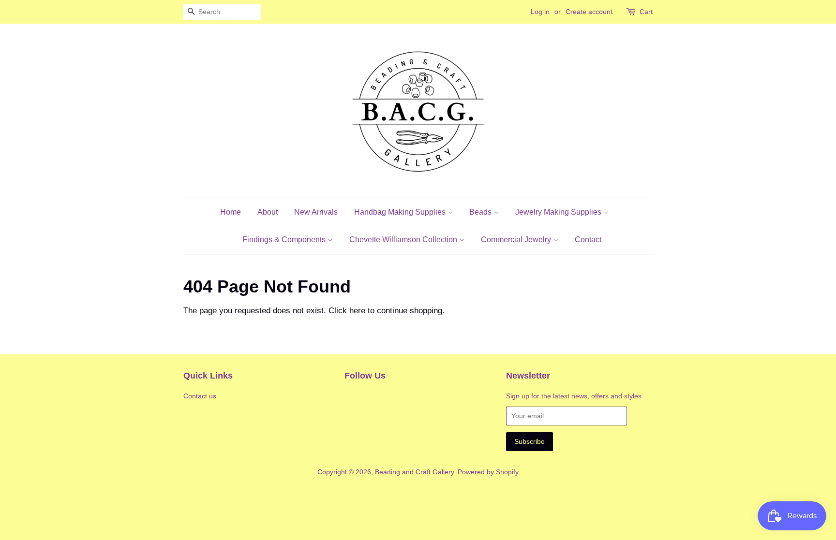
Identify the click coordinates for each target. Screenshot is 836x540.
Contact (588, 239)
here (357, 310)
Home (230, 212)
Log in (540, 11)
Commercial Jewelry (517, 239)
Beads (481, 212)
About (267, 212)
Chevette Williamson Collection (404, 239)
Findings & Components (285, 239)
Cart (646, 11)
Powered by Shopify (488, 472)
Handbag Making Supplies (401, 212)
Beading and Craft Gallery (414, 472)
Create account (589, 11)
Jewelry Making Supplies (559, 212)
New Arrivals (316, 212)
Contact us (199, 396)
